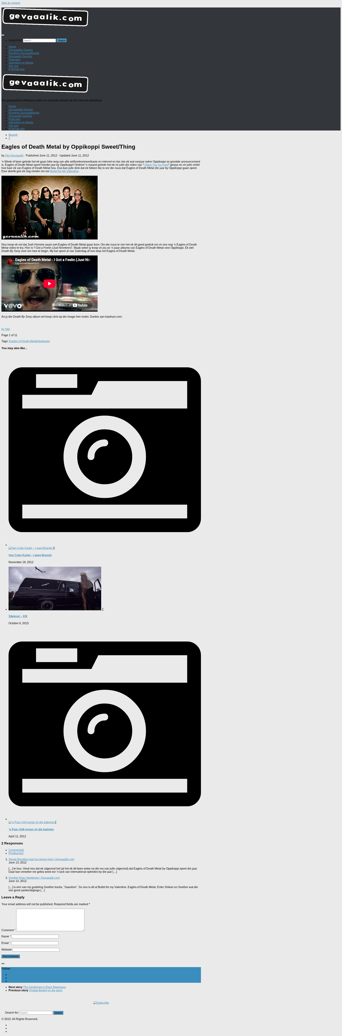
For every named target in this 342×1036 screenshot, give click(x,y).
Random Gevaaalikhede (24, 53)
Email (6, 942)
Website (6, 949)
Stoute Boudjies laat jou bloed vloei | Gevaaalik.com (41, 859)
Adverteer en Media (21, 62)
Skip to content (10, 2)
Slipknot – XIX (18, 616)
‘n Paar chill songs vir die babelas (31, 829)
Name (6, 936)
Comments (16, 850)
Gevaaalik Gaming (20, 56)
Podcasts (14, 59)
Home (12, 46)
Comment (8, 930)
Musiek (13, 134)
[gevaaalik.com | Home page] (171, 18)
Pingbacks (16, 853)
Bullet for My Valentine (64, 171)
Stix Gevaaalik (14, 155)
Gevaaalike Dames (21, 49)
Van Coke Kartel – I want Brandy (30, 555)
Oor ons (14, 65)
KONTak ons (17, 69)
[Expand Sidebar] (2, 963)
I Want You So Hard (156, 164)
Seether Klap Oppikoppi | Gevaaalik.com (34, 877)
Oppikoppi (43, 341)
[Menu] (2, 35)
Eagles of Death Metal (23, 341)
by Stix (5, 329)
